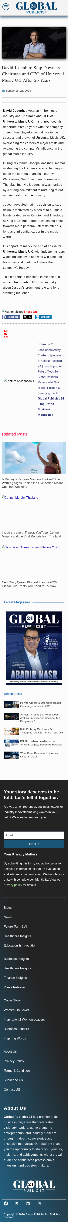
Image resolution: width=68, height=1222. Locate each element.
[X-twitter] (17, 1203)
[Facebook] (6, 1203)
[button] (11, 317)
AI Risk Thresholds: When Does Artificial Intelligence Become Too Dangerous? (40, 718)
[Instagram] (39, 1203)
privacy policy (13, 885)
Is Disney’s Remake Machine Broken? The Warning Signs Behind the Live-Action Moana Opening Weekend (32, 483)
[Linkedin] (28, 1203)
